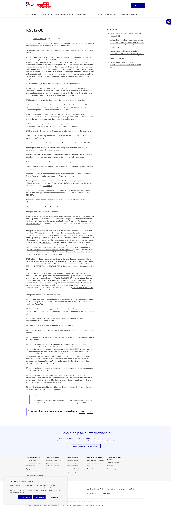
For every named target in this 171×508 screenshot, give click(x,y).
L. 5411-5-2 (57, 107)
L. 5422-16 (68, 176)
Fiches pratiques (81, 14)
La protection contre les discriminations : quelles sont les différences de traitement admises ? (125, 64)
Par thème (96, 14)
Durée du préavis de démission (95, 460)
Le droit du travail (31, 460)
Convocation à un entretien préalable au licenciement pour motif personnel (75, 471)
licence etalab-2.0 (96, 505)
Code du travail (31, 14)
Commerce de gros (112, 469)
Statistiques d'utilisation (33, 472)
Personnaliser (54, 497)
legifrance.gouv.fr (93, 493)
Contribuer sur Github (85, 501)
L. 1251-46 (46, 185)
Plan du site (99, 501)
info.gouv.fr (110, 489)
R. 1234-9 (61, 183)
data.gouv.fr (107, 493)
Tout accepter (24, 497)
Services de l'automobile (114, 462)
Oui (90, 411)
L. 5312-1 (29, 301)
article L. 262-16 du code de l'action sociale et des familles (49, 249)
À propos (28, 469)
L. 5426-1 (84, 143)
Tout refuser (39, 497)
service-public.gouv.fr (125, 489)
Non (82, 411)
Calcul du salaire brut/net (53, 460)
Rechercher (137, 6)
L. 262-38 (47, 266)
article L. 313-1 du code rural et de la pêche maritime (65, 252)
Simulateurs (46, 14)
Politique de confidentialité (68, 501)
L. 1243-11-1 (80, 192)
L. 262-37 (37, 266)
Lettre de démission (72, 460)
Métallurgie (110, 466)
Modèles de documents (63, 14)
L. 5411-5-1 (45, 107)
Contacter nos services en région (84, 446)
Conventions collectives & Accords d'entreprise (121, 14)
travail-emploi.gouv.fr (94, 489)
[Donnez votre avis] (168, 22)
